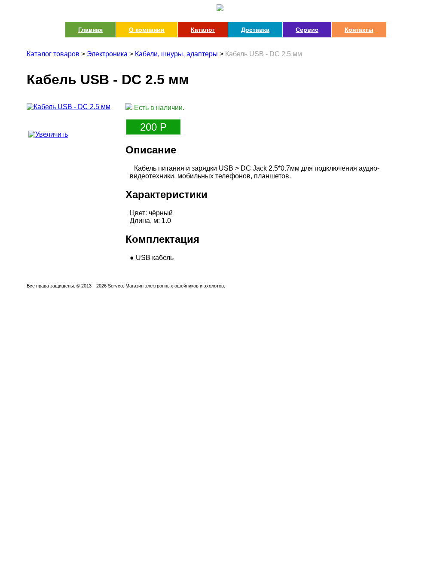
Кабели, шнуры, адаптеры (176, 54)
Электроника (107, 54)
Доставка (255, 29)
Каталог (203, 29)
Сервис (307, 29)
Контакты (359, 29)
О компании (147, 29)
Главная (90, 29)
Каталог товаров (53, 54)
